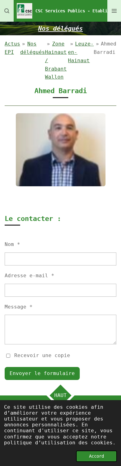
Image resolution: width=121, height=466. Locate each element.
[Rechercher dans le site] (7, 11)
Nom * (12, 244)
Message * (19, 307)
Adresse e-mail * (29, 275)
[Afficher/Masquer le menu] (114, 11)
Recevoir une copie (42, 355)
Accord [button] (96, 456)
